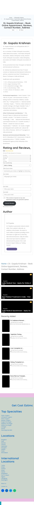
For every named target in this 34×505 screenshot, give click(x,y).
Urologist (3, 427)
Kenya (3, 470)
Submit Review (9, 203)
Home (10, 17)
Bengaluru (4, 439)
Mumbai (3, 443)
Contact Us (4, 486)
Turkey (3, 465)
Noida (2, 451)
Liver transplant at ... (17, 348)
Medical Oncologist (6, 425)
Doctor (3, 428)
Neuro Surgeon (5, 418)
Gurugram (4, 448)
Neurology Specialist (6, 430)
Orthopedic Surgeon (19, 17)
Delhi (2, 441)
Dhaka (3, 467)
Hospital (5, 281)
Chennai (3, 444)
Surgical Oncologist (6, 422)
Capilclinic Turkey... (16, 334)
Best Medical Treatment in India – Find (16, 296)
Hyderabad (4, 446)
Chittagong (4, 478)
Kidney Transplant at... (17, 362)
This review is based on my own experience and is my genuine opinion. (17, 198)
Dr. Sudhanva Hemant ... (17, 320)
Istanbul (3, 468)
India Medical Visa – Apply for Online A (16, 283)
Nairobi (3, 472)
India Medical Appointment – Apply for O (17, 310)
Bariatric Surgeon (5, 420)
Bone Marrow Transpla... (18, 376)
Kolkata (3, 449)
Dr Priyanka (10, 223)
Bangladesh (4, 473)
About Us (3, 483)
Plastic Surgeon (5, 415)
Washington (4, 480)
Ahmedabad (4, 452)
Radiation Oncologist (6, 423)
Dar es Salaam (5, 475)
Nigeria (3, 476)
